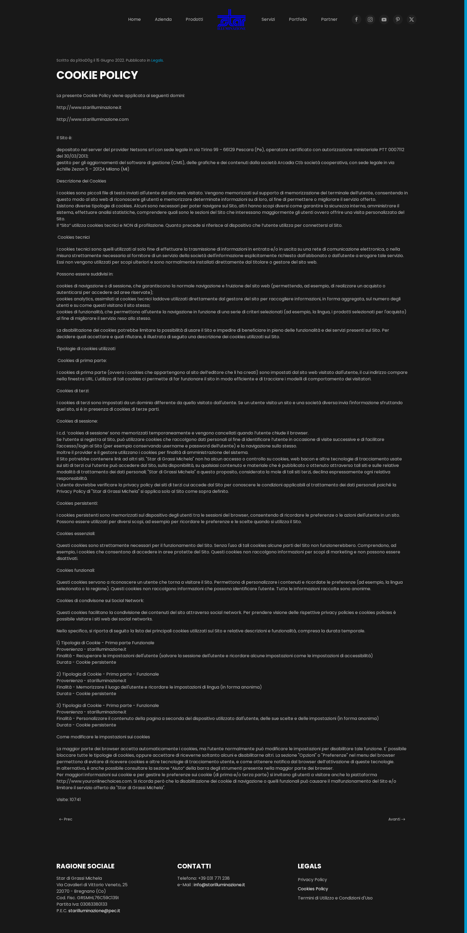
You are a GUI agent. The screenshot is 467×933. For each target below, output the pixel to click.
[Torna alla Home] (232, 19)
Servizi (268, 19)
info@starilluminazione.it (219, 885)
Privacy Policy (312, 879)
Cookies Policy (313, 889)
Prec (67, 819)
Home (134, 19)
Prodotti (194, 19)
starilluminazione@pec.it (94, 911)
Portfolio (298, 19)
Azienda (163, 19)
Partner (329, 19)
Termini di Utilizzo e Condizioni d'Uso (335, 898)
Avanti (394, 819)
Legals (157, 60)
